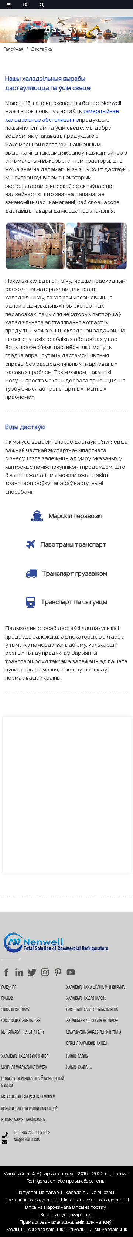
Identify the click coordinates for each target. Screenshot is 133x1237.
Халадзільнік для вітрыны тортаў (92, 1021)
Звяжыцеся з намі (15, 1010)
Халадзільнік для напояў (86, 998)
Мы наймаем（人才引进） (24, 1032)
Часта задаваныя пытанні (21, 1021)
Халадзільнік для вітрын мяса (24, 1056)
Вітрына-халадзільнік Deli (86, 1043)
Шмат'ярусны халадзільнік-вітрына (93, 1032)
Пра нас (7, 998)
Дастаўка (41, 49)
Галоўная (13, 49)
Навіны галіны (77, 1056)
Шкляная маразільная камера (24, 1067)
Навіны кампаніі (79, 1067)
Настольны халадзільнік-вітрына (92, 1010)
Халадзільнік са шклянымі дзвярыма (95, 987)
